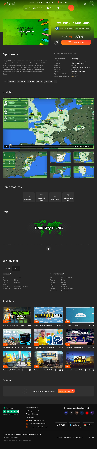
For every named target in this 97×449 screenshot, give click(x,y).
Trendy (32, 2)
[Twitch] (92, 413)
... (55, 81)
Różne (73, 74)
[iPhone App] (61, 425)
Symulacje (74, 72)
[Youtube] (87, 413)
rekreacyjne (48, 81)
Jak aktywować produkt (78, 63)
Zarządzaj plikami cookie (10, 437)
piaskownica (12, 81)
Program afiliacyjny (32, 414)
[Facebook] (82, 413)
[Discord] (66, 413)
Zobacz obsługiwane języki (79, 61)
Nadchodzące (50, 2)
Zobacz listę (74, 58)
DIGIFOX (73, 65)
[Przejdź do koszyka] (85, 3)
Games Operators (84, 67)
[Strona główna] (9, 4)
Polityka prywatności (32, 411)
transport (39, 81)
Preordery (40, 2)
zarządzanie (31, 81)
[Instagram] (77, 413)
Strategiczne (82, 72)
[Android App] (75, 425)
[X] (71, 413)
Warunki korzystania (32, 408)
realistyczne (21, 81)
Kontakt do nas (30, 417)
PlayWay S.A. (75, 67)
